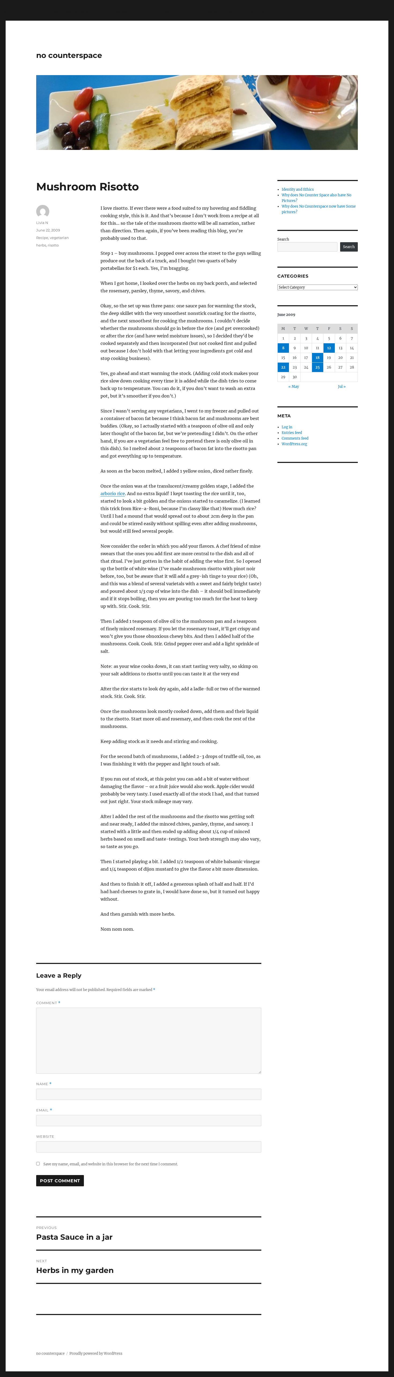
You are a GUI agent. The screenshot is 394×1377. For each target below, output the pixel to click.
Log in (287, 427)
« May (293, 386)
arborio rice (113, 493)
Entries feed (292, 432)
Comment (48, 1003)
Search (283, 239)
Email (44, 1110)
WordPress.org (294, 444)
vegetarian (59, 237)
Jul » (342, 386)
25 (317, 367)
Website (45, 1136)
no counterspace (69, 55)
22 (283, 367)
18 (317, 357)
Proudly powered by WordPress (95, 1353)
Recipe (42, 237)
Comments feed (295, 438)
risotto (53, 245)
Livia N (42, 222)
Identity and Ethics (298, 189)
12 (329, 348)
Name (44, 1084)
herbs (41, 245)
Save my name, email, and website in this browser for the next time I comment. (110, 1164)
